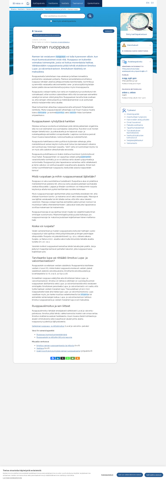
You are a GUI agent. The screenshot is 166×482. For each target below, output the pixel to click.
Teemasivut (78, 3)
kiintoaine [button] (42, 112)
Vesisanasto (132, 143)
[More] (77, 358)
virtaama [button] (84, 294)
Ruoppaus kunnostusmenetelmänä (51, 335)
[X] (62, 358)
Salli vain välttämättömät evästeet (129, 475)
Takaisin (38, 31)
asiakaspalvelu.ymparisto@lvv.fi (134, 71)
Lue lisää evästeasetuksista (12, 478)
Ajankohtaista (93, 3)
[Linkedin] (57, 358)
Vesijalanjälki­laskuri (135, 140)
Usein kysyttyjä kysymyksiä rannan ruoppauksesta (58, 351)
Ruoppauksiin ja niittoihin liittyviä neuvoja (54, 337)
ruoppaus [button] (61, 56)
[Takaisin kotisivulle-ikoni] (28, 3)
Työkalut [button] (131, 110)
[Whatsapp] (67, 358)
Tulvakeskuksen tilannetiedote (133, 132)
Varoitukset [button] (132, 45)
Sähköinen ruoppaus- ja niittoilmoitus (48, 326)
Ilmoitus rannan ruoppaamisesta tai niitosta (55, 346)
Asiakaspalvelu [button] (135, 61)
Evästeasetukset (107, 475)
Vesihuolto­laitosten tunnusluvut (135, 136)
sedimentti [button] (85, 157)
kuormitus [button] (60, 112)
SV (152, 2)
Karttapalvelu (39, 3)
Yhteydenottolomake (130, 69)
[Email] (72, 358)
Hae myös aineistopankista (64, 21)
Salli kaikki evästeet (153, 475)
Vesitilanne (53, 3)
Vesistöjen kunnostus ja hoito (46, 35)
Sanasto (108, 31)
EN (147, 2)
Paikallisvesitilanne (135, 125)
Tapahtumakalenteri (135, 128)
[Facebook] (52, 358)
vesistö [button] (72, 112)
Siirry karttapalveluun (136, 34)
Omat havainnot (134, 122)
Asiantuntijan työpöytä (136, 117)
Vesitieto (65, 3)
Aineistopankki (133, 114)
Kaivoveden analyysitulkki (138, 120)
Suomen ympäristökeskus (60, 42)
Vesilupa (40, 348)
